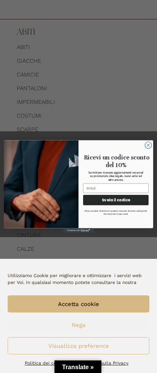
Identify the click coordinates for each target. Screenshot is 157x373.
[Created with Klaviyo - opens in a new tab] (78, 230)
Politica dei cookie (45, 363)
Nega (79, 325)
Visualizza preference (78, 346)
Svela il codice (116, 199)
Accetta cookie (78, 304)
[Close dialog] (148, 145)
